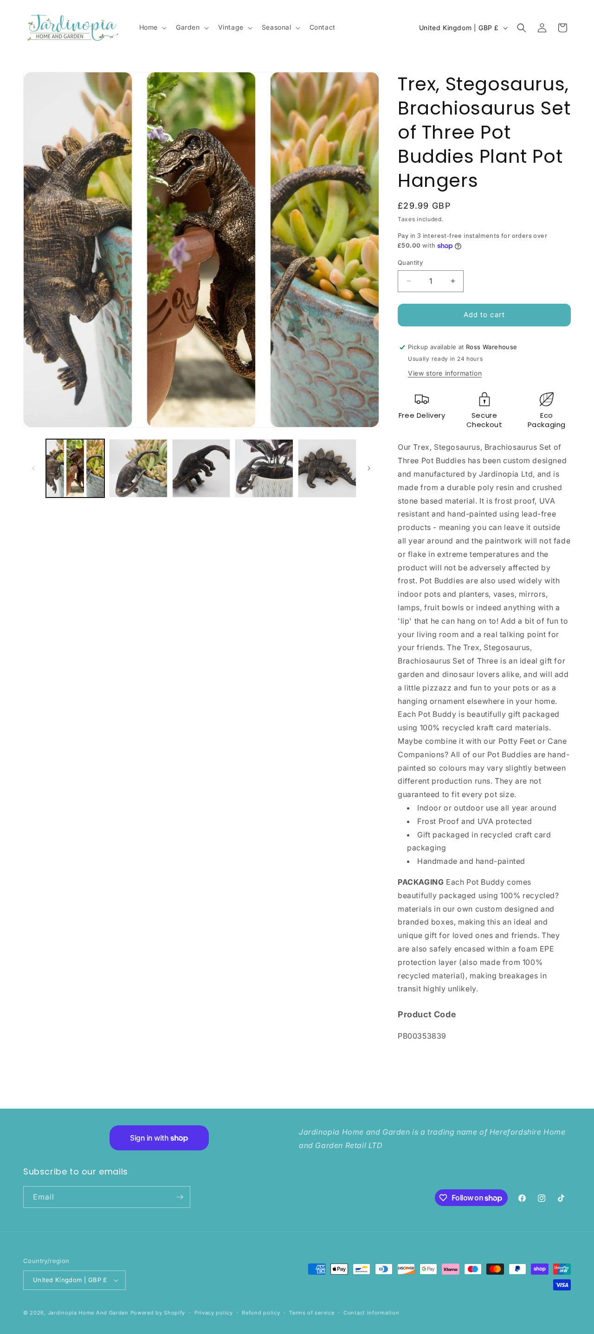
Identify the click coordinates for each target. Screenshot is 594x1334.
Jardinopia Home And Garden (89, 1312)
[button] (152, 27)
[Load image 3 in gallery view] (201, 468)
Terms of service (311, 1312)
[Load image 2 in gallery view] (138, 468)
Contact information (371, 1312)
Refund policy (261, 1312)
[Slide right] (369, 468)
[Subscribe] (179, 1197)
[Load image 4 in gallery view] (264, 468)
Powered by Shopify (158, 1312)
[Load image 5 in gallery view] (327, 468)
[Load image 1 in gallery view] (75, 468)
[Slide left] (33, 468)
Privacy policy (213, 1312)
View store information (445, 373)
